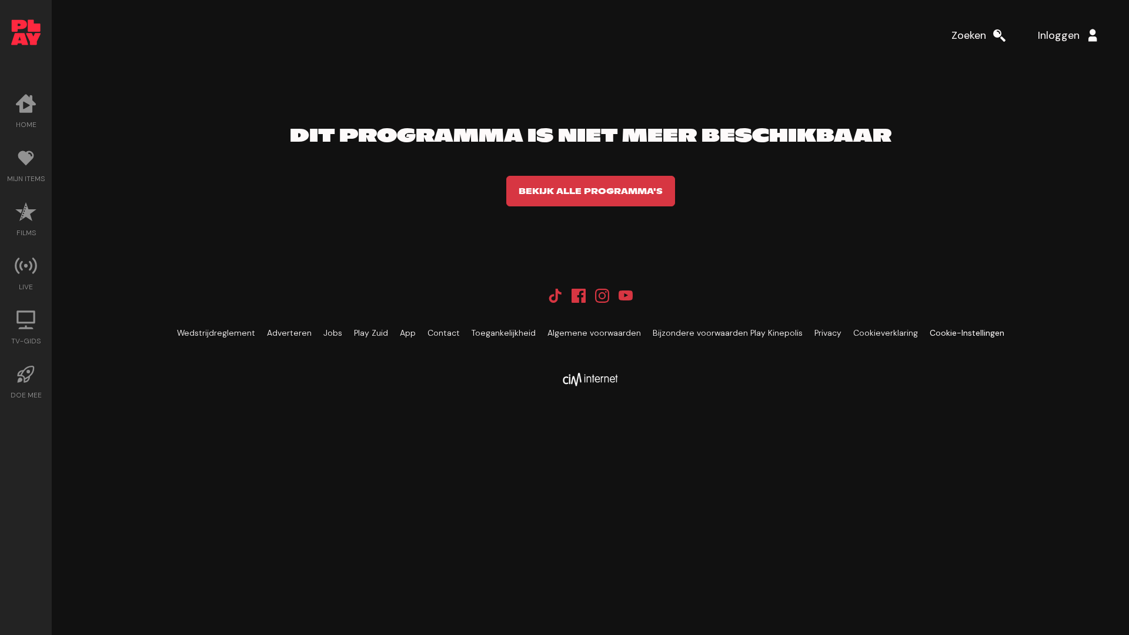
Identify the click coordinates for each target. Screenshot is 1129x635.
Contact (443, 332)
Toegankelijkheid (504, 332)
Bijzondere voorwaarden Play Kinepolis (728, 332)
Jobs (332, 332)
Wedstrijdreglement (216, 332)
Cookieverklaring (885, 332)
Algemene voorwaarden (594, 332)
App (408, 332)
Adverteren (289, 332)
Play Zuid (371, 332)
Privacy (827, 332)
